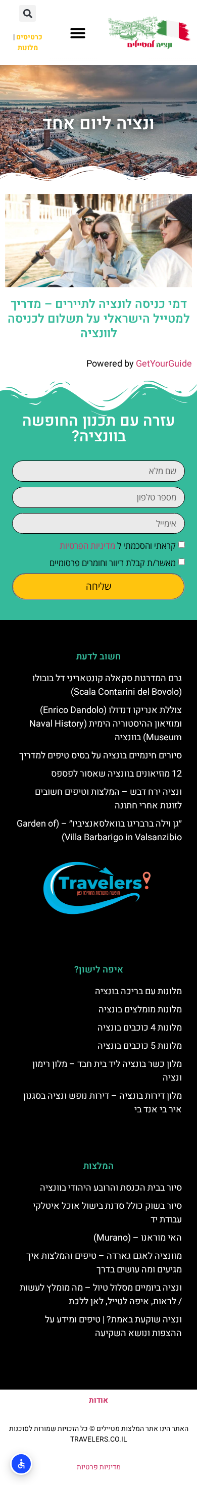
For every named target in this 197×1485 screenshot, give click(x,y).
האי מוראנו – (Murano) (137, 1238)
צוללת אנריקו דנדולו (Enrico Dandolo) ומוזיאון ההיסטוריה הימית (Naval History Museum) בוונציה (105, 723)
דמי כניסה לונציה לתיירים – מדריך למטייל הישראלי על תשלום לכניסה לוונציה (99, 318)
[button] (78, 33)
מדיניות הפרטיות (87, 546)
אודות (98, 1400)
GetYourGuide (164, 364)
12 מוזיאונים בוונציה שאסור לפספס (116, 774)
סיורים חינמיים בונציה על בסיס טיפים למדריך (100, 755)
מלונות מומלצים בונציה (140, 1009)
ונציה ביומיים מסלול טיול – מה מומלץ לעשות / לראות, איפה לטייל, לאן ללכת (101, 1294)
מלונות (28, 47)
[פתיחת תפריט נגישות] (21, 1464)
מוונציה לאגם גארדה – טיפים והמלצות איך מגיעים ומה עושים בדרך (104, 1262)
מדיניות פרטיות (99, 1467)
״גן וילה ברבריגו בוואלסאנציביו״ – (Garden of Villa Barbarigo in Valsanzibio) (99, 830)
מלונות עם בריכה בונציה (138, 991)
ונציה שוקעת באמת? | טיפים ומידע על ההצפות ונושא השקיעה (113, 1326)
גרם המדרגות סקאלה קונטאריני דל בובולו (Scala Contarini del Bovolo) (107, 685)
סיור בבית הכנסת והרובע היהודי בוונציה (111, 1188)
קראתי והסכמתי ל (118, 546)
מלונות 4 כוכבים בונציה (139, 1028)
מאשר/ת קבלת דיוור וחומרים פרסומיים (113, 563)
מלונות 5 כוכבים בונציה (139, 1046)
